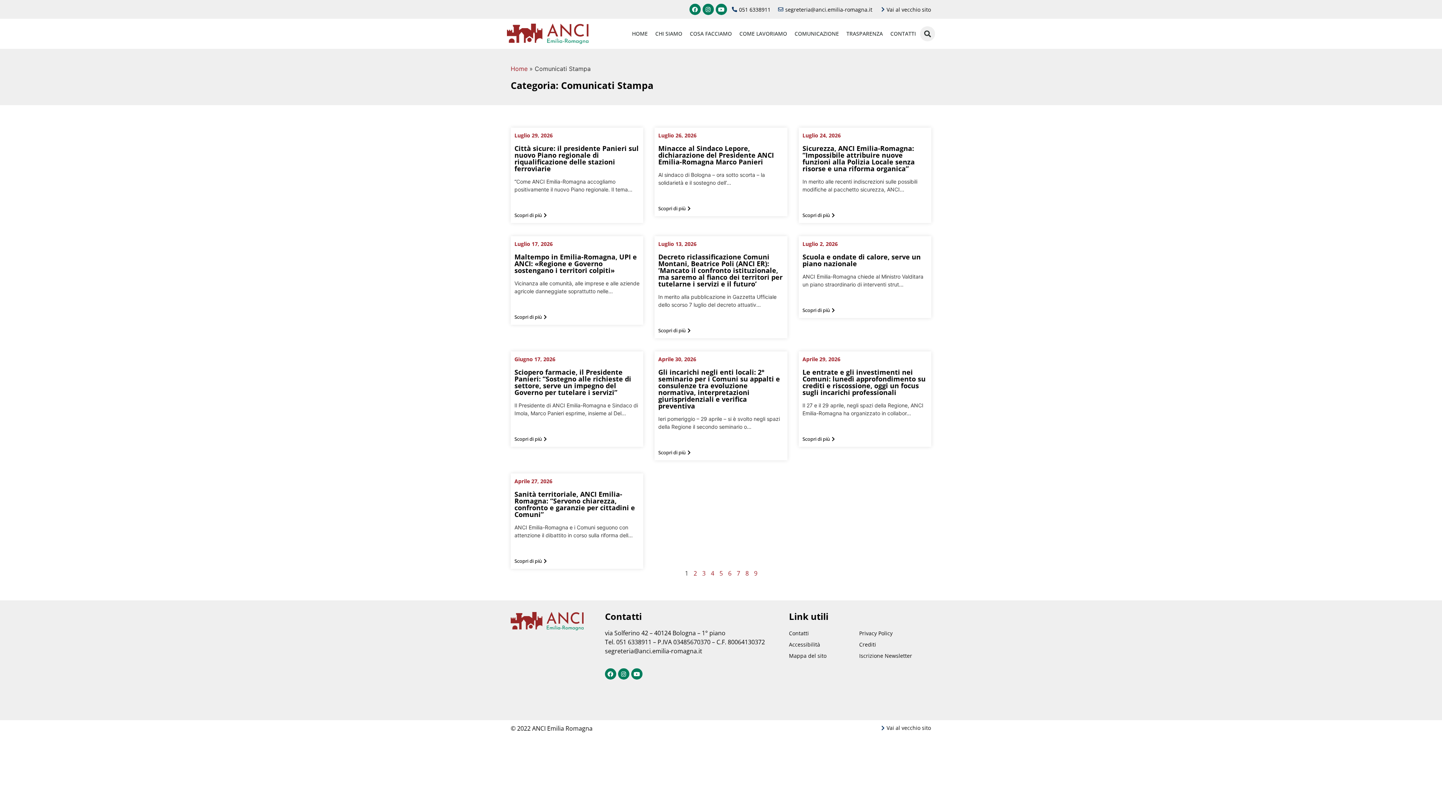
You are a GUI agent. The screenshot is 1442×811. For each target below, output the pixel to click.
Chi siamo (668, 33)
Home (640, 33)
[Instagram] (708, 9)
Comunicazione (817, 33)
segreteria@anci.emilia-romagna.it (653, 651)
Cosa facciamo (711, 33)
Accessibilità (804, 644)
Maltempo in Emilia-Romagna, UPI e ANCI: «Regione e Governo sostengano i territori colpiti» (575, 263)
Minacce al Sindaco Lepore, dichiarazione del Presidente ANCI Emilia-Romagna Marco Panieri (716, 155)
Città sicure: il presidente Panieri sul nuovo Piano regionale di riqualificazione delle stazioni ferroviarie (576, 158)
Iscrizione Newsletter (885, 655)
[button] (530, 215)
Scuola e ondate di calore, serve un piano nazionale (861, 260)
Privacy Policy (876, 633)
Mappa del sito (808, 655)
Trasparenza (864, 33)
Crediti (867, 644)
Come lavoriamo (763, 33)
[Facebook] (695, 9)
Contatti (903, 33)
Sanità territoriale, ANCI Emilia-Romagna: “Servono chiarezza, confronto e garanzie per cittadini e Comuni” (574, 504)
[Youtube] (721, 9)
